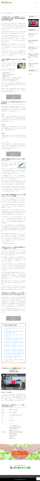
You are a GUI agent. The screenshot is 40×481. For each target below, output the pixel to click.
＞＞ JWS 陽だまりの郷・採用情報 (7, 243)
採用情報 (8, 306)
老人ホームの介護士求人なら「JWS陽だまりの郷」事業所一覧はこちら (13, 154)
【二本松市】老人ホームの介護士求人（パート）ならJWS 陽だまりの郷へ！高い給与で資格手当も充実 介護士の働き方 (13, 346)
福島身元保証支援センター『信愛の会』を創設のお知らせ (33, 48)
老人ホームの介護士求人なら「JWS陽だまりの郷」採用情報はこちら (13, 96)
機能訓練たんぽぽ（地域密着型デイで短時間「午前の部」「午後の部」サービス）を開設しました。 (33, 56)
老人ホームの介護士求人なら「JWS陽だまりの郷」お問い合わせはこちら (13, 318)
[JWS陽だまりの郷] (6, 2)
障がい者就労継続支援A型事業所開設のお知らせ (33, 41)
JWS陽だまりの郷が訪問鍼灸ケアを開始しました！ (33, 64)
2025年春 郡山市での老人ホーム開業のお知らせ (33, 34)
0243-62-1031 (11, 417)
